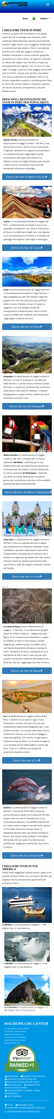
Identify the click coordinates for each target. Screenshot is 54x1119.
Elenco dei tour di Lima (26, 576)
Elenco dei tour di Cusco (25, 247)
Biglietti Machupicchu (34, 1076)
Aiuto (25, 18)
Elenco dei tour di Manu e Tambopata (27, 492)
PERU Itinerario (14, 1096)
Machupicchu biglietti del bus (21, 1079)
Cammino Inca (32, 1085)
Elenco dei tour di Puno (26, 326)
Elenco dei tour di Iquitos (26, 855)
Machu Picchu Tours (16, 1088)
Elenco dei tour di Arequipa (25, 406)
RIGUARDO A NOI (25, 1105)
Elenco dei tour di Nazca (25, 670)
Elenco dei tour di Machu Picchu (25, 176)
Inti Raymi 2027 (14, 1085)
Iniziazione (12, 1076)
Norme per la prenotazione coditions (26, 1108)
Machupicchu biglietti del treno (22, 1082)
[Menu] (48, 4)
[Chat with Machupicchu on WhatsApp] (34, 18)
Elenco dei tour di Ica (25, 760)
